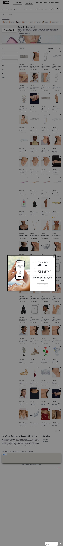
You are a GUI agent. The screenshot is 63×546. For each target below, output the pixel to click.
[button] (60, 543)
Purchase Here (42, 285)
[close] (54, 257)
